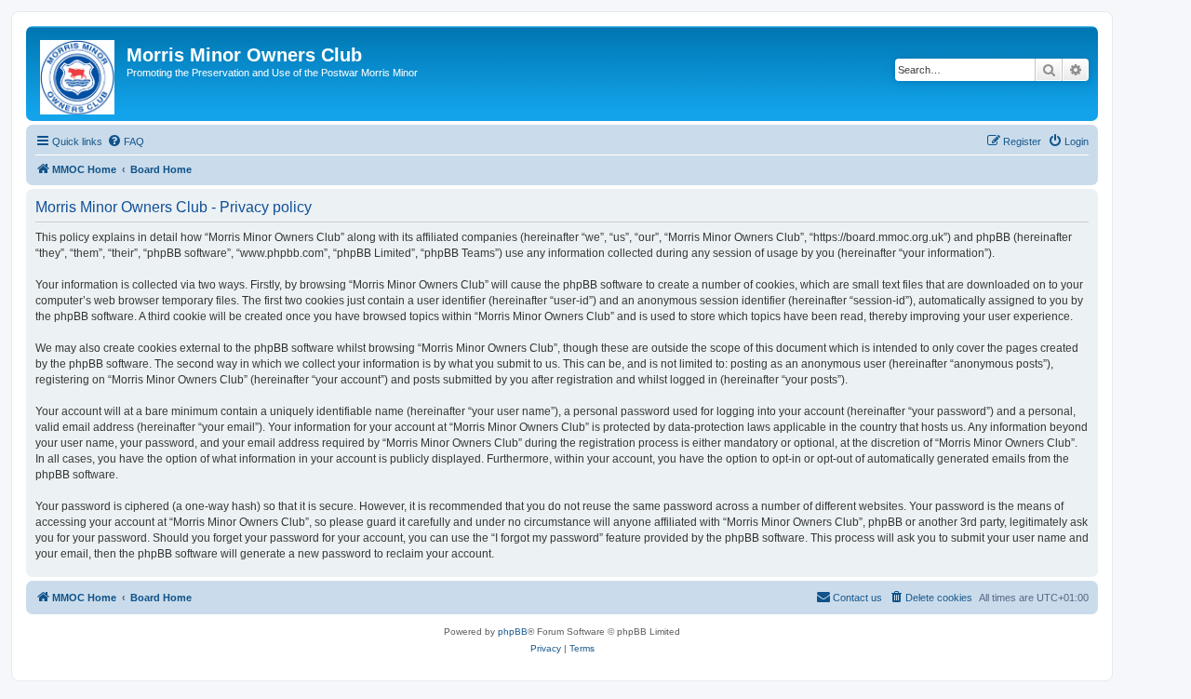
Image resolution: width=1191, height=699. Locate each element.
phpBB (513, 631)
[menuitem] (125, 141)
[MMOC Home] (79, 73)
